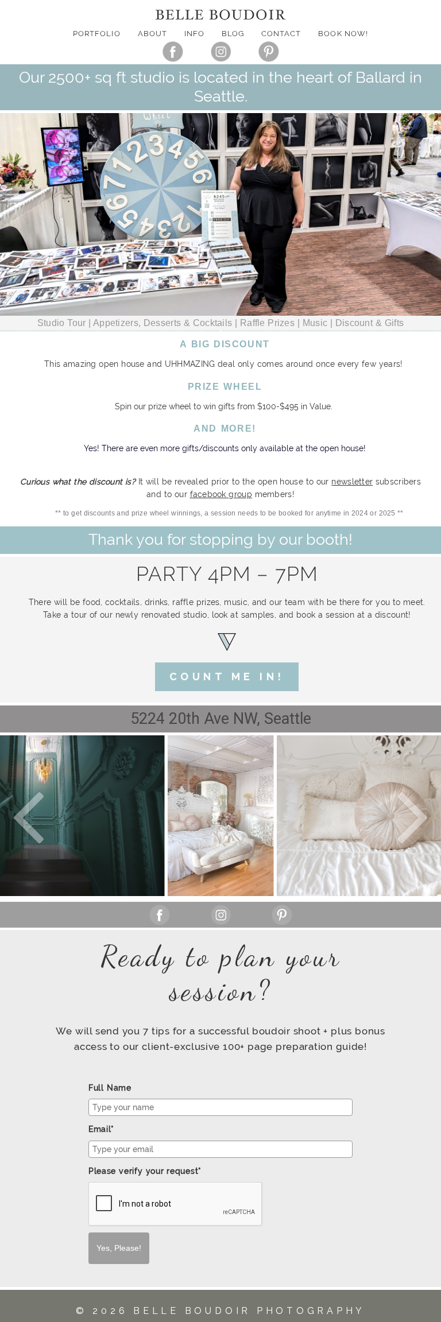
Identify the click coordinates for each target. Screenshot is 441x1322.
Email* (101, 1129)
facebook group (221, 494)
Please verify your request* (145, 1171)
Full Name (109, 1087)
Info (194, 33)
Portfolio (96, 33)
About (152, 33)
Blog (233, 33)
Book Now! (343, 33)
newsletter (352, 481)
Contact (281, 33)
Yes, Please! (118, 1248)
